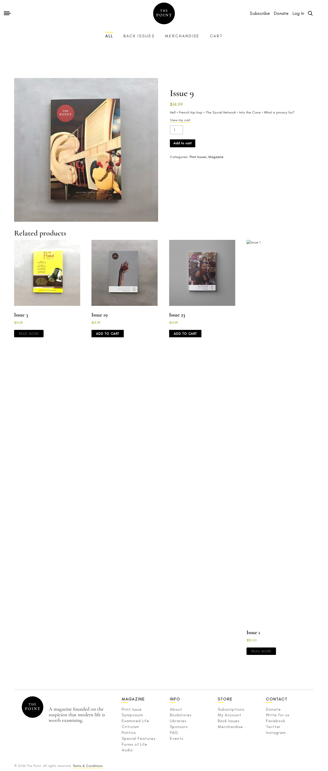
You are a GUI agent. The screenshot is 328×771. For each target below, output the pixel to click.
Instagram (276, 732)
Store (225, 699)
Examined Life (135, 720)
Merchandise (182, 35)
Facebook (275, 720)
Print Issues (198, 157)
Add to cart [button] (107, 334)
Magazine (215, 157)
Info (175, 699)
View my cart (180, 120)
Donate (273, 709)
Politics (129, 732)
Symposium (132, 714)
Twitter (273, 726)
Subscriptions (231, 709)
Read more (29, 334)
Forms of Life (134, 744)
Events (176, 738)
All (109, 35)
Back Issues (139, 35)
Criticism (130, 726)
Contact (277, 699)
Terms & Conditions (88, 766)
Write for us (277, 714)
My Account (229, 714)
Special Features (138, 738)
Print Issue (132, 709)
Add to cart (182, 143)
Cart (216, 35)
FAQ (174, 732)
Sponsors (179, 726)
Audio (127, 749)
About (176, 709)
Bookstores (180, 714)
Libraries (178, 720)
